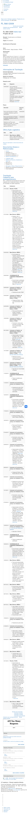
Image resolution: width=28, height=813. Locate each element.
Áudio (5, 754)
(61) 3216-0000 (16, 789)
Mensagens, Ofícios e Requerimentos (14, 166)
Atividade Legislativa (12, 19)
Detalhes (5, 755)
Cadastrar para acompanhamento (10, 27)
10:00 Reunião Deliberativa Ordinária (16, 354)
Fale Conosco (7, 7)
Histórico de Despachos (11, 156)
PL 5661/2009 (7, 23)
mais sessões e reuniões (18, 772)
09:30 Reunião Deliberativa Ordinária (16, 366)
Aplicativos (6, 810)
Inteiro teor (17, 31)
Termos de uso (7, 809)
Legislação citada (9, 158)
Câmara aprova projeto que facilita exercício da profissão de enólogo (12, 737)
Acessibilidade (7, 5)
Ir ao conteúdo (6, 0)
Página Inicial (4, 19)
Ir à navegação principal (8, 2)
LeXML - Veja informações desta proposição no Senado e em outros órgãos (15, 779)
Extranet (5, 811)
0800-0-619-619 (11, 788)
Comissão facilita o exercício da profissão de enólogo (13, 741)
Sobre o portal (7, 807)
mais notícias (21, 744)
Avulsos (7, 151)
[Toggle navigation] (1, 14)
